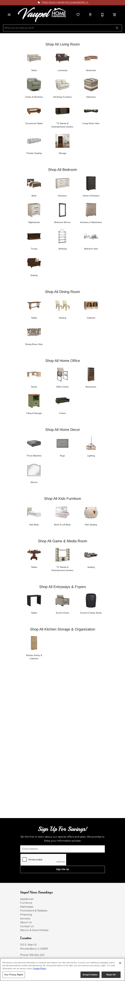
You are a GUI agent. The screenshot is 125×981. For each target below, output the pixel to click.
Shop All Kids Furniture (62, 498)
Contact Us (27, 926)
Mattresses (26, 906)
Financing (26, 914)
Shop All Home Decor (62, 430)
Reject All (111, 975)
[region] (62, 969)
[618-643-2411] (102, 14)
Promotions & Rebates (33, 910)
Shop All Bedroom (62, 170)
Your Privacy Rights (13, 975)
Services (25, 918)
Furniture (26, 902)
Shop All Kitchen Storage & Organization (62, 629)
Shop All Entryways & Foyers (62, 587)
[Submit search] (117, 28)
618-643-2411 (37, 954)
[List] (78, 14)
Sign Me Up (62, 869)
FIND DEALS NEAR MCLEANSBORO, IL (65, 2)
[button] (9, 14)
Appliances (26, 899)
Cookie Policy (39, 968)
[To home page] (42, 14)
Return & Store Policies (34, 930)
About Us (26, 922)
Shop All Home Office (62, 361)
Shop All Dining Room (62, 292)
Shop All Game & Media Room (62, 541)
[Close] (120, 963)
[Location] (90, 14)
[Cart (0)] (114, 14)
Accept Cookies (90, 975)
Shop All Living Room (62, 44)
